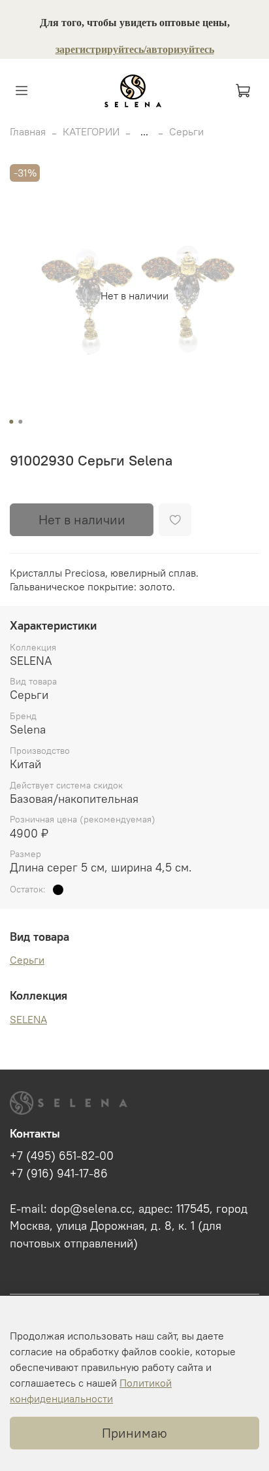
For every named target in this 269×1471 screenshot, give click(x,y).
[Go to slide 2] (20, 422)
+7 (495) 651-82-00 (62, 1156)
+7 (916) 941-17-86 (59, 1173)
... (144, 131)
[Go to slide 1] (11, 422)
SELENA (28, 1019)
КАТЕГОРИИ (91, 131)
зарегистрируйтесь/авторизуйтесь (134, 49)
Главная (28, 131)
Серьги (186, 131)
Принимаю (134, 1433)
